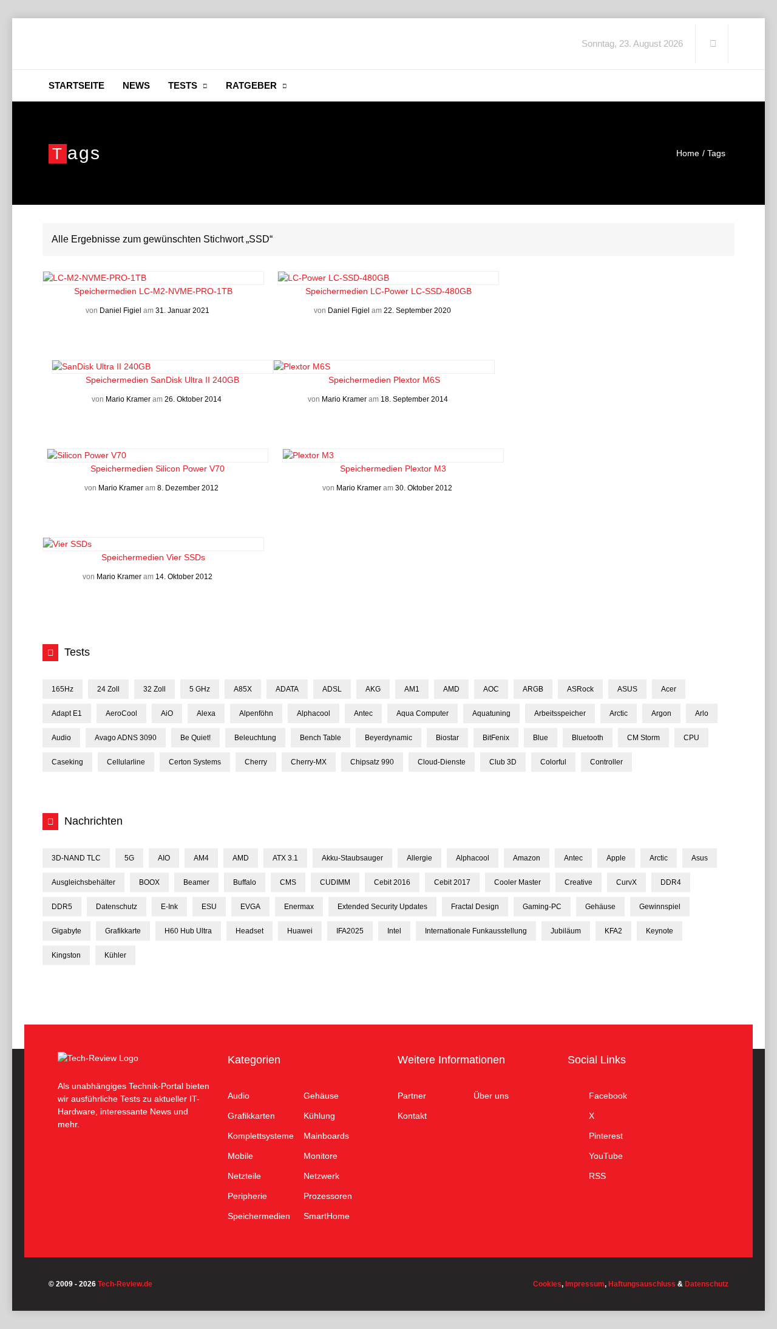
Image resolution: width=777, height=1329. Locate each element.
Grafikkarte (123, 931)
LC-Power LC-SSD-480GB (421, 291)
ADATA (287, 689)
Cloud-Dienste (442, 762)
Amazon (526, 858)
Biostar (447, 737)
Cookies (547, 1284)
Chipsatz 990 (372, 762)
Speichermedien (106, 291)
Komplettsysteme (261, 1136)
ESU (209, 906)
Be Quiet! (195, 737)
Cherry (256, 762)
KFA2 (613, 931)
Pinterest (606, 1136)
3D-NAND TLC (76, 858)
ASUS (627, 689)
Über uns (491, 1096)
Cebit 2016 (392, 882)
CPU (691, 737)
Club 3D (503, 762)
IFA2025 (350, 931)
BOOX (149, 882)
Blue (540, 737)
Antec (363, 713)
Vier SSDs (185, 557)
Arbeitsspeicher (560, 713)
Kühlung (319, 1116)
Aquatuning (491, 713)
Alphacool (313, 713)
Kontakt (412, 1116)
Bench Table (320, 737)
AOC (491, 689)
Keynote (659, 931)
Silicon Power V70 (190, 468)
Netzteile (244, 1176)
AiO (167, 713)
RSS (597, 1176)
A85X (243, 689)
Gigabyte (66, 931)
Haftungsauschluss (642, 1284)
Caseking (67, 762)
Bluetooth (587, 737)
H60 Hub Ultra (188, 931)
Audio (61, 737)
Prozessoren (328, 1196)
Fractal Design (475, 906)
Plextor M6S (416, 380)
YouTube (606, 1156)
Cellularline (126, 762)
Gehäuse (600, 906)
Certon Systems (195, 762)
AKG (373, 689)
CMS (288, 882)
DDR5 (62, 906)
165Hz (62, 689)
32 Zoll (154, 689)
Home (687, 153)
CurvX (626, 882)
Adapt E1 (67, 713)
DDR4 (670, 882)
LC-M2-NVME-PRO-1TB (185, 291)
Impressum (585, 1284)
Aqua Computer (422, 713)
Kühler (115, 955)
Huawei (300, 931)
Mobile (240, 1156)
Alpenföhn (256, 713)
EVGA (250, 906)
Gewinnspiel (659, 906)
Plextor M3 (425, 468)
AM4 (201, 858)
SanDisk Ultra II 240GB (195, 380)
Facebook (608, 1096)
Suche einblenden (712, 43)
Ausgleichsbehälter (83, 882)
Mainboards (326, 1136)
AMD (451, 689)
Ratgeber (251, 85)
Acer (668, 689)
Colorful (553, 762)
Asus (699, 858)
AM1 (411, 689)
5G (129, 858)
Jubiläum (566, 931)
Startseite (76, 85)
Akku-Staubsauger (352, 858)
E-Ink (169, 906)
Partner (412, 1096)
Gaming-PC (542, 906)
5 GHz (199, 689)
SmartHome (327, 1216)
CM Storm (643, 737)
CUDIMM (335, 882)
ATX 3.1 (285, 858)
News (136, 85)
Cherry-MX (309, 762)
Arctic (618, 713)
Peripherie (247, 1196)
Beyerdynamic (388, 737)
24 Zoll (108, 689)
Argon (661, 713)
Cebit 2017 (452, 882)
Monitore (321, 1156)
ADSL (332, 689)
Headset (249, 931)
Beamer (196, 882)
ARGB (533, 689)
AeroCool (121, 713)
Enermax (299, 906)
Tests (182, 85)
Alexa (206, 713)
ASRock (580, 689)
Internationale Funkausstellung (476, 931)
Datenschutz (116, 906)
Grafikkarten (251, 1116)
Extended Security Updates (382, 906)
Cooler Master (517, 882)
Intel (394, 931)
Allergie (419, 858)
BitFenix (496, 737)
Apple (616, 858)
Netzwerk (321, 1176)
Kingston (66, 955)
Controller (606, 762)
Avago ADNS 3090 (126, 737)
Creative (578, 882)
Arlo (701, 713)
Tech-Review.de (144, 43)
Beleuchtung (255, 737)
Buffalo (244, 882)
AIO (164, 858)
